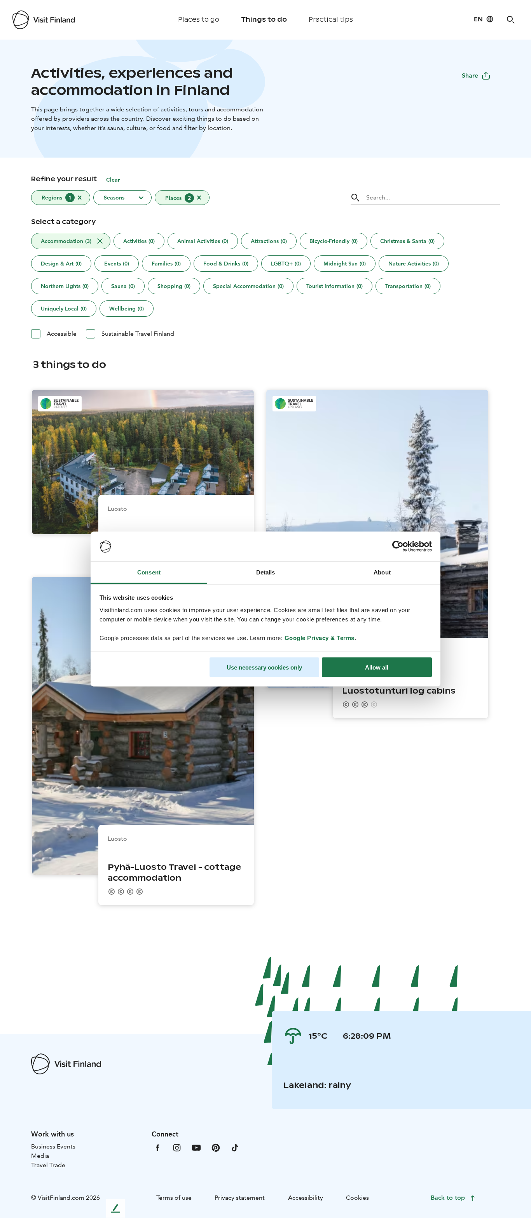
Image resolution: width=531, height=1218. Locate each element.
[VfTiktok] (235, 1147)
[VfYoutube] (196, 1147)
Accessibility (305, 1197)
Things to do (264, 20)
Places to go (198, 20)
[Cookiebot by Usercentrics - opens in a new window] (398, 546)
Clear (113, 179)
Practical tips (331, 20)
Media (40, 1155)
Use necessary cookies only (264, 667)
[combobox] (166, 198)
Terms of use (174, 1197)
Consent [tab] (149, 572)
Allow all (376, 667)
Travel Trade (48, 1165)
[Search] (511, 20)
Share (470, 75)
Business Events (53, 1146)
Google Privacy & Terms (320, 637)
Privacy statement (240, 1197)
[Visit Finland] (43, 19)
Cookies (357, 1197)
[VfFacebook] (157, 1147)
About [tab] (382, 572)
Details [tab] (265, 572)
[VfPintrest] (216, 1147)
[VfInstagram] (177, 1147)
